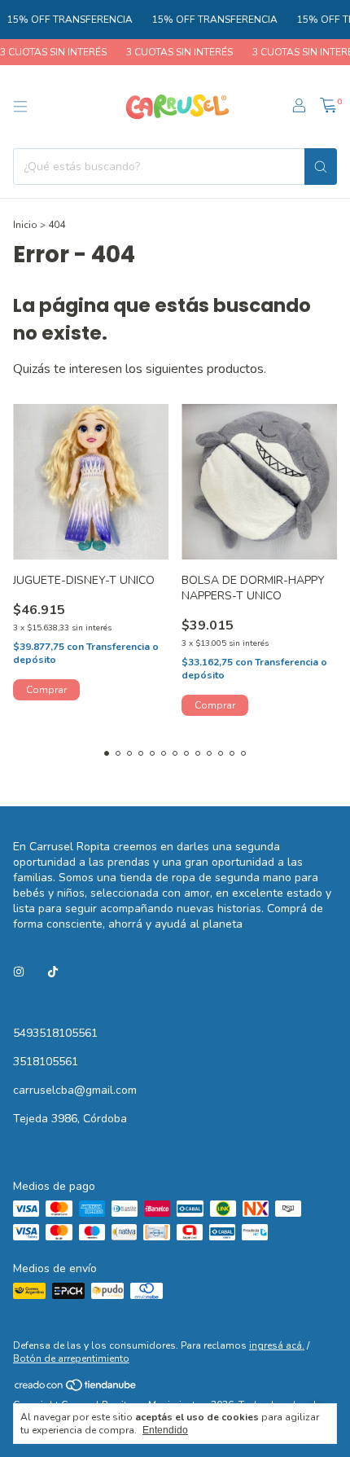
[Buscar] (320, 166)
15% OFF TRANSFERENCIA (62, 19)
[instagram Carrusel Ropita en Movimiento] (18, 972)
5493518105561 (55, 1033)
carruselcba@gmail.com (75, 1090)
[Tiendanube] (76, 1389)
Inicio (25, 224)
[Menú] (20, 106)
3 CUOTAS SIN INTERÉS (172, 52)
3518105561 (45, 1061)
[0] (328, 106)
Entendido (165, 1430)
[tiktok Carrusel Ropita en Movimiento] (53, 972)
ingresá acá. (276, 1345)
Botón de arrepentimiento (71, 1358)
